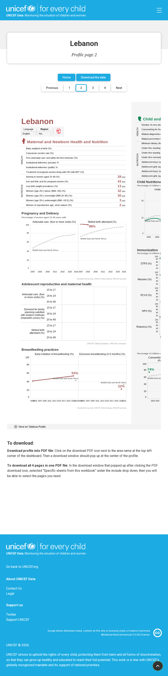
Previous (52, 88)
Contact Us (14, 588)
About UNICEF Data (20, 579)
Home (66, 77)
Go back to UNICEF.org (22, 567)
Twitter (11, 614)
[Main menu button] (159, 10)
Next (119, 88)
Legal (10, 594)
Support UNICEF (17, 620)
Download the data (93, 77)
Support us (14, 605)
